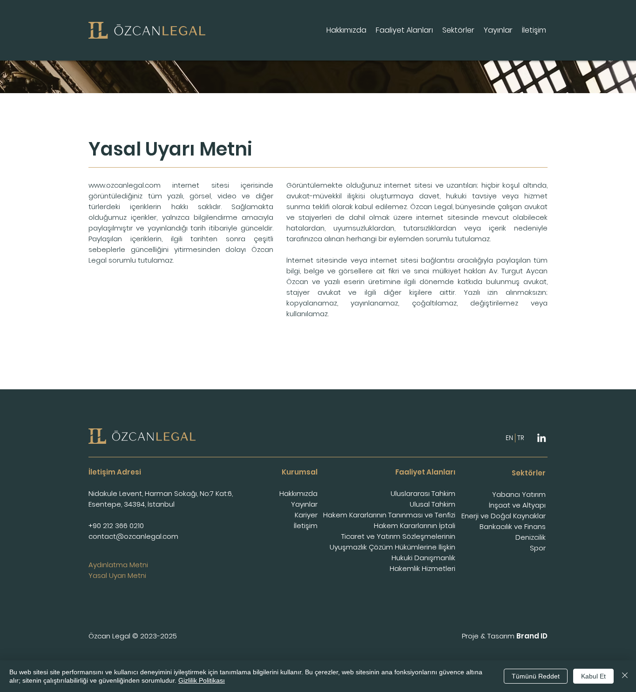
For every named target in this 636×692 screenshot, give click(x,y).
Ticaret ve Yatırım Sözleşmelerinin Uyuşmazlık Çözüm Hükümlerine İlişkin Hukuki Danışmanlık (392, 547)
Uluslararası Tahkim (423, 493)
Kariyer (306, 515)
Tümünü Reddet (536, 676)
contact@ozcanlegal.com (133, 536)
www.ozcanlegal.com (124, 185)
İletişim (306, 525)
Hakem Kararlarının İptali (414, 525)
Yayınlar (304, 504)
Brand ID (532, 636)
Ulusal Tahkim (432, 504)
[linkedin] (541, 438)
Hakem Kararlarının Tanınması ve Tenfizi (389, 515)
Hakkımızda (298, 493)
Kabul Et (593, 676)
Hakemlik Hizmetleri (422, 568)
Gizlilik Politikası (201, 680)
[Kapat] (624, 676)
